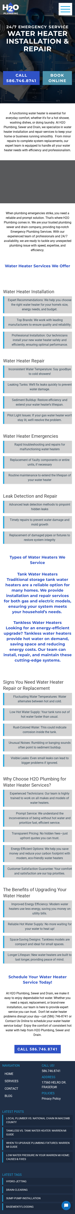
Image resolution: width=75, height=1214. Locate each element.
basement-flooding (20, 1206)
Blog (8, 1096)
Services (11, 1081)
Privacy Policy (51, 1098)
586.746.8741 (51, 1071)
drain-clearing (17, 1189)
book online (57, 78)
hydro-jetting (16, 1181)
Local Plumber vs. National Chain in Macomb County (38, 1120)
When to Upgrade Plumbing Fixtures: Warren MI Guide (38, 1144)
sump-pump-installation (23, 1198)
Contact (11, 1088)
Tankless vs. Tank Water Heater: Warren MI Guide (36, 1132)
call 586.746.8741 (21, 78)
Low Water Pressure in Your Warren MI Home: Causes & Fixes (38, 1157)
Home (9, 1074)
